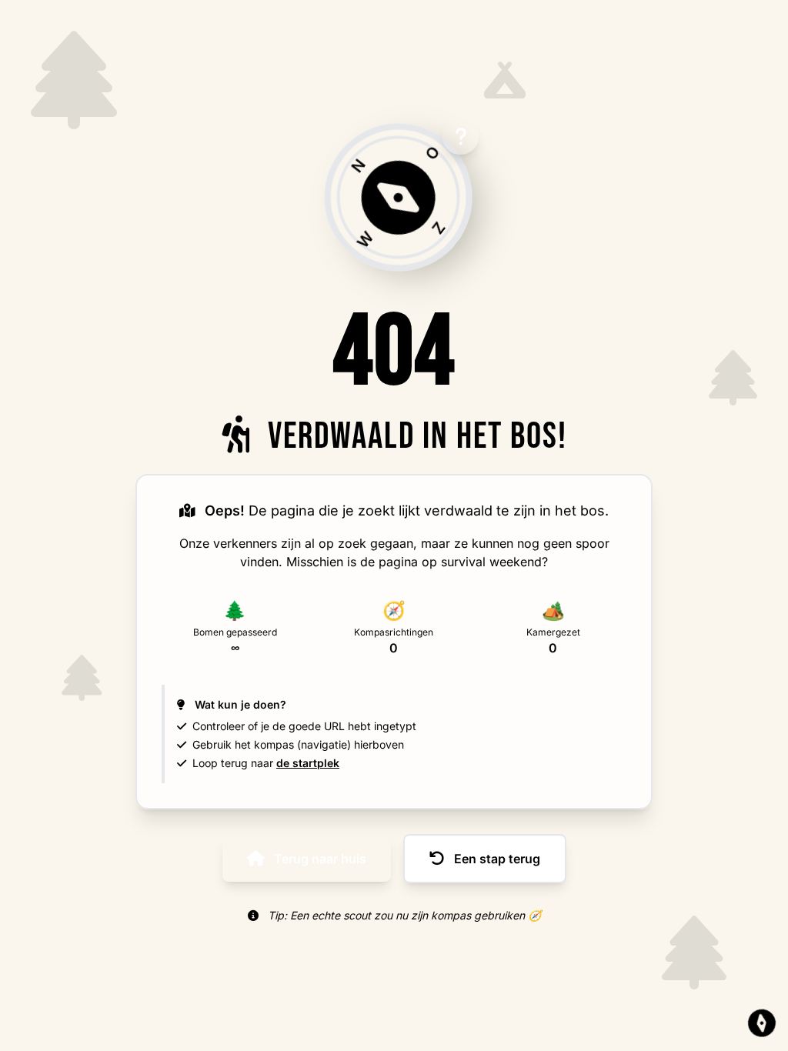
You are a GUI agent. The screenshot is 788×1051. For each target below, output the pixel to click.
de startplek (307, 762)
